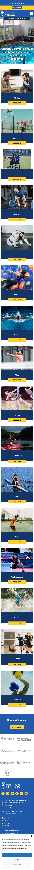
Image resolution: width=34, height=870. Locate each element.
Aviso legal (27, 867)
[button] (31, 836)
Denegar (17, 859)
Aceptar (17, 855)
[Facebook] (7, 793)
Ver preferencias (17, 864)
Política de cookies (8, 867)
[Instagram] (3, 793)
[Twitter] (12, 793)
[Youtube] (26, 793)
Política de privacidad (19, 867)
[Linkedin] (21, 793)
